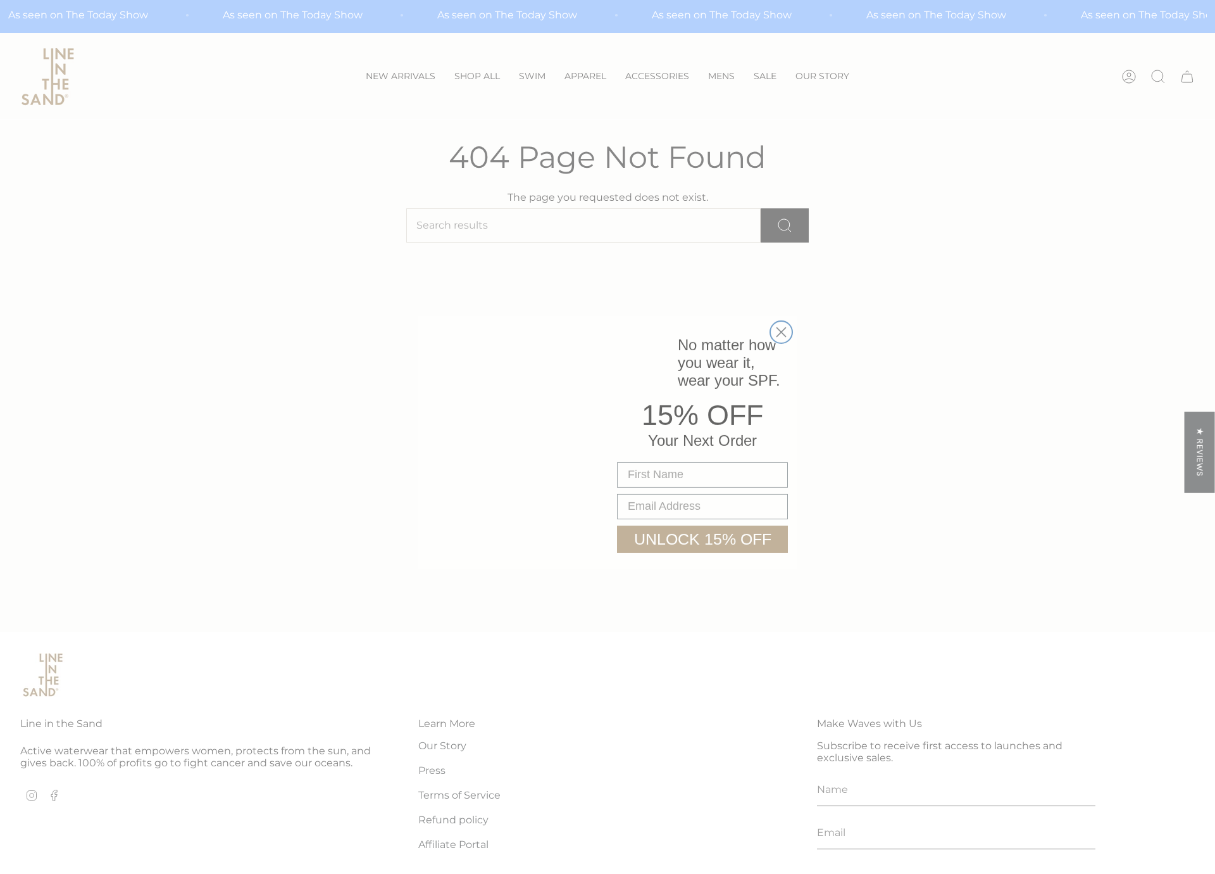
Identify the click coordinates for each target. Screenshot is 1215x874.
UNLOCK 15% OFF (702, 533)
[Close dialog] (781, 326)
